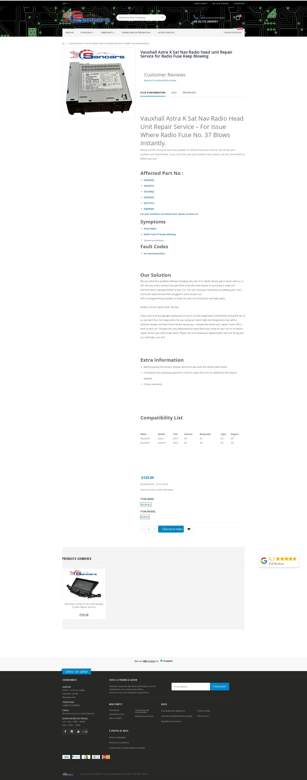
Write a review (169, 80)
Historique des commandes (142, 711)
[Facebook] (65, 732)
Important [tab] (189, 92)
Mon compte (201, 3)
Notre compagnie (117, 737)
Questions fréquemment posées (176, 716)
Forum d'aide (203, 710)
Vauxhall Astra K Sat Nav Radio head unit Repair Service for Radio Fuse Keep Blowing (186, 54)
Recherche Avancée (144, 716)
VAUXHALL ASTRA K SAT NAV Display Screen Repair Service (84, 605)
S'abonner (219, 686)
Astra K (145, 516)
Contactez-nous (116, 714)
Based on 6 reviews (153, 80)
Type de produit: (148, 489)
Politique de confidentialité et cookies (127, 747)
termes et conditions (119, 742)
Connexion (114, 710)
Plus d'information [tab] (152, 92)
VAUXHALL (146, 504)
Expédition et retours (171, 721)
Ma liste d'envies (221, 3)
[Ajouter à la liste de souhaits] (188, 529)
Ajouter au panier (173, 529)
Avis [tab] (174, 92)
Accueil (63, 43)
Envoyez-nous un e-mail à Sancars (78, 713)
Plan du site (203, 716)
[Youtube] (78, 732)
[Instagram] (72, 732)
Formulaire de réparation (173, 710)
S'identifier (239, 3)
